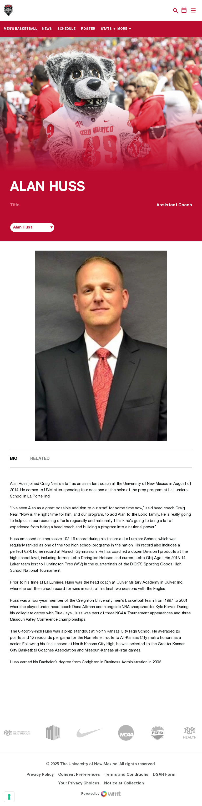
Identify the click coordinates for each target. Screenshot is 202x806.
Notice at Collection (124, 783)
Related (40, 459)
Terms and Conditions (126, 775)
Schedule (66, 28)
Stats (106, 28)
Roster (88, 28)
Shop (166, 10)
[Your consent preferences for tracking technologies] (9, 797)
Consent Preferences (79, 775)
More (122, 28)
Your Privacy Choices (78, 783)
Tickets (157, 10)
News (47, 28)
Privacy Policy (40, 775)
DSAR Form (164, 775)
